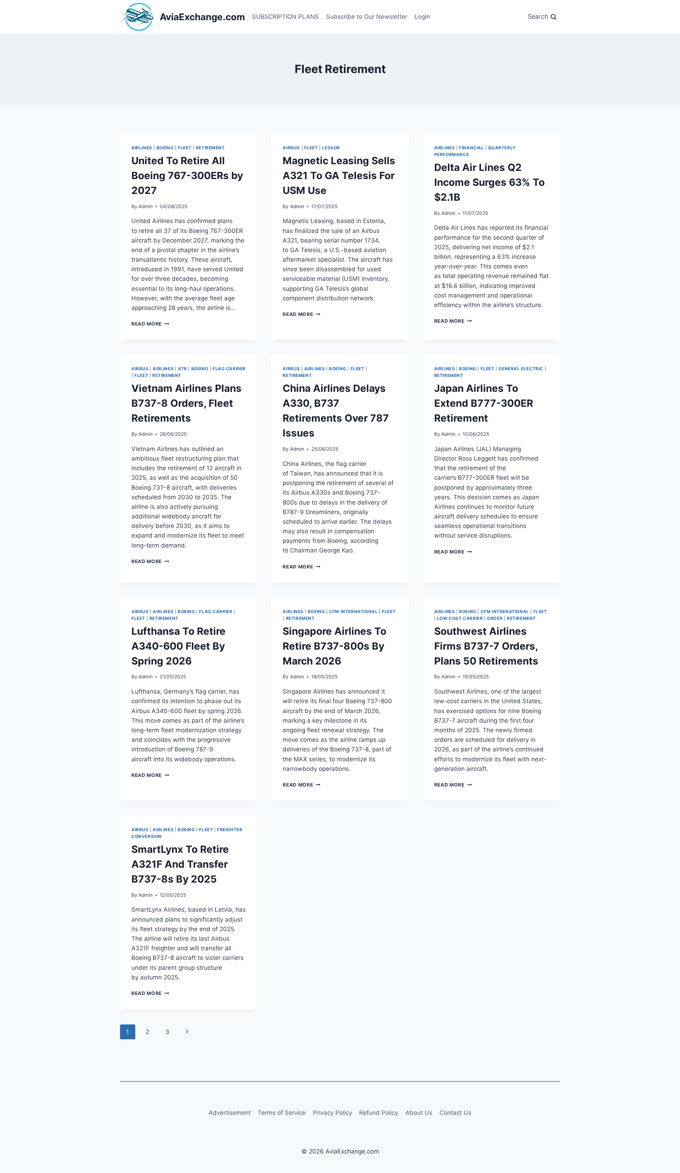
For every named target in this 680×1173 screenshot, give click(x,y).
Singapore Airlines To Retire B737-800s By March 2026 (334, 646)
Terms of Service (282, 1112)
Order (495, 618)
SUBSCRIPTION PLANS (285, 16)
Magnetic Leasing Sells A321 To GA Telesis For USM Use (339, 175)
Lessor (331, 147)
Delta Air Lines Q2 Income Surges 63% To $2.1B (489, 182)
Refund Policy (378, 1112)
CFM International (353, 611)
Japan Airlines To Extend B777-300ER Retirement (483, 403)
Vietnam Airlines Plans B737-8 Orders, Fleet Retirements (186, 403)
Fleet (185, 147)
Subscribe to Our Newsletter (366, 16)
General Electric (520, 368)
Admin (145, 206)
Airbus (291, 147)
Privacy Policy (332, 1112)
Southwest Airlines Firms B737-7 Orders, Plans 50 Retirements (486, 646)
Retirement (210, 147)
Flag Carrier (229, 368)
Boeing (165, 147)
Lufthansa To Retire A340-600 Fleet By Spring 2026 (178, 646)
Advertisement (230, 1112)
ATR (182, 368)
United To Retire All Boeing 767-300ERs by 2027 (187, 175)
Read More (150, 324)
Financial (471, 147)
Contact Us (455, 1112)
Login (422, 16)
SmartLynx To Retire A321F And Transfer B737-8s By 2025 (180, 864)
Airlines (141, 147)
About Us (419, 1112)
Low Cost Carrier (460, 618)
